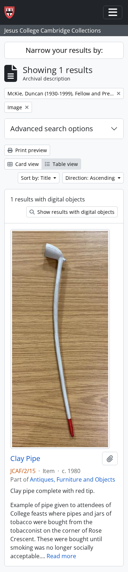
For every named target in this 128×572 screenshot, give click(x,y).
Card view (26, 164)
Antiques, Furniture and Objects (72, 479)
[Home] (12, 13)
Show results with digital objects (75, 212)
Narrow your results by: (64, 50)
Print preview (30, 150)
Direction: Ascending (90, 177)
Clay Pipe (25, 458)
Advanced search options (51, 128)
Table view (64, 164)
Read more (61, 556)
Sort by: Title (36, 177)
